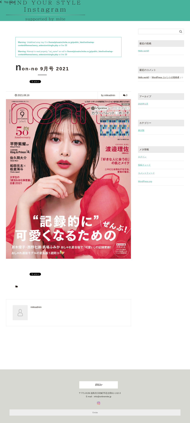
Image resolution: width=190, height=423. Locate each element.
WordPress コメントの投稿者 (165, 77)
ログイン (142, 157)
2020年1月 (143, 104)
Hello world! (143, 51)
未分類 (141, 130)
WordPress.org (145, 181)
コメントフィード (146, 173)
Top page (9, 2)
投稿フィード (144, 165)
